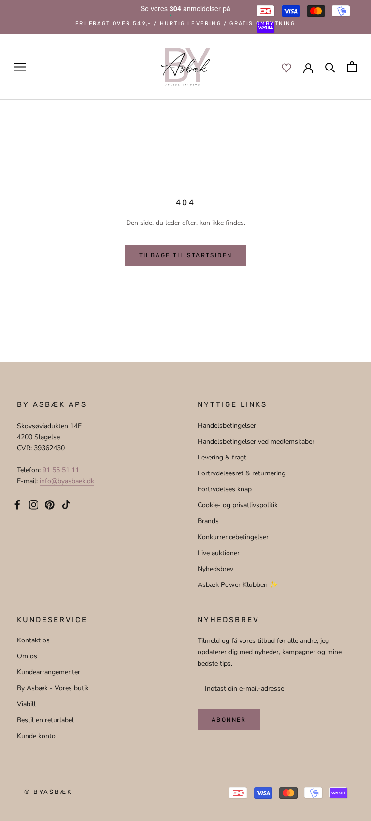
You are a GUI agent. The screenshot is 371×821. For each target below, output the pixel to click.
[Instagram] (34, 504)
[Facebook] (17, 504)
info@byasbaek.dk (67, 481)
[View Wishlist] (286, 67)
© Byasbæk (48, 791)
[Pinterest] (50, 504)
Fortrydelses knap (225, 489)
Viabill (26, 704)
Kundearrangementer (48, 672)
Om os (27, 656)
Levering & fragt (222, 457)
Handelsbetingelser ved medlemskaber (256, 441)
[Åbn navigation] (20, 67)
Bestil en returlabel (45, 719)
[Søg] (330, 67)
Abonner (229, 719)
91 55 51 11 (61, 469)
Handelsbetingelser (227, 425)
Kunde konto (36, 735)
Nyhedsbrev (215, 568)
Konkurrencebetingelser (233, 537)
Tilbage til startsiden (185, 255)
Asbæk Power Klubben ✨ (238, 584)
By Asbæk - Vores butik (53, 688)
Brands (208, 521)
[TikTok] (66, 504)
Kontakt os (33, 640)
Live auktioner (219, 552)
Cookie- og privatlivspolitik (238, 505)
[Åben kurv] (352, 66)
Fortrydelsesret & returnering (241, 473)
